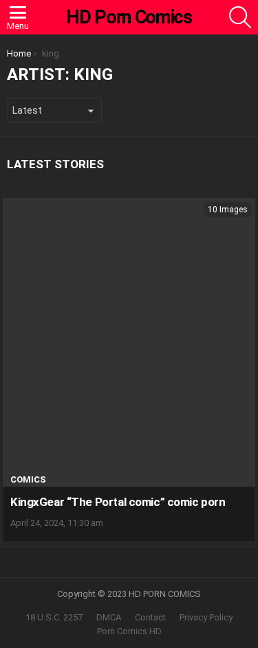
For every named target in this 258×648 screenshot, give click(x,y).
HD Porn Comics (128, 17)
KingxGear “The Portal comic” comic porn (117, 502)
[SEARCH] (240, 17)
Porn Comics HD (129, 631)
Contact (150, 617)
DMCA (108, 617)
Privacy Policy (206, 617)
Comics (28, 479)
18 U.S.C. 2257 (54, 617)
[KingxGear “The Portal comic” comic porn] (129, 342)
